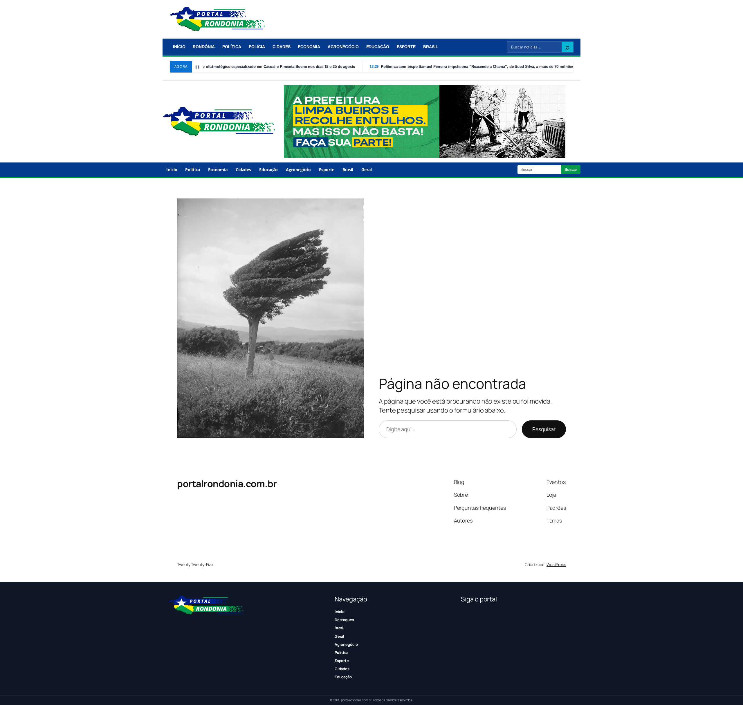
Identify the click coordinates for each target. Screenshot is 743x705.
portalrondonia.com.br (227, 483)
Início (179, 46)
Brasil (430, 46)
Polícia (257, 46)
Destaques (344, 619)
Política (231, 46)
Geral (366, 169)
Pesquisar (544, 429)
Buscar (571, 169)
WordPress (556, 564)
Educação (377, 46)
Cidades (281, 46)
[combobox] (534, 47)
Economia (309, 46)
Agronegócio (343, 46)
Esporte (406, 46)
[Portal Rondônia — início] (217, 19)
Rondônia (203, 46)
